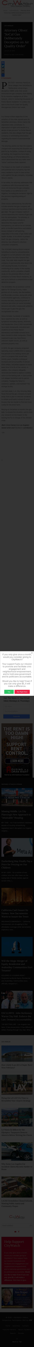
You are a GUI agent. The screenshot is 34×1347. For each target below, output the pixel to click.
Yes (9, 692)
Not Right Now (22, 692)
